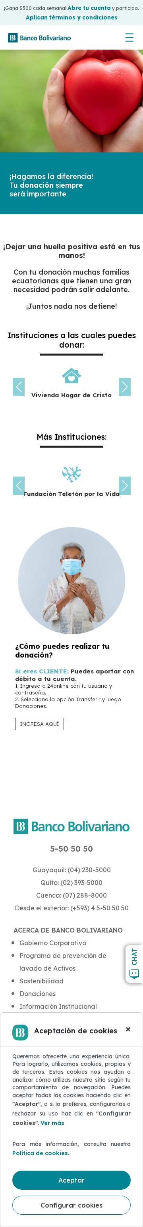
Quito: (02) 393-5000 (71, 883)
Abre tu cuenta (89, 8)
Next (125, 387)
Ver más (52, 1123)
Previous (19, 387)
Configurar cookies (71, 1205)
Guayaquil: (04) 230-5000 (72, 870)
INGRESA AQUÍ (39, 724)
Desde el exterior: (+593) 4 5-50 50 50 (72, 908)
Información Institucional (58, 1006)
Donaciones (37, 994)
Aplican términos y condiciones (72, 17)
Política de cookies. (41, 1153)
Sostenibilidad (41, 981)
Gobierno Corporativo (52, 943)
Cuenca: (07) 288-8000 (71, 895)
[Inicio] (39, 37)
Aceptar (71, 1180)
